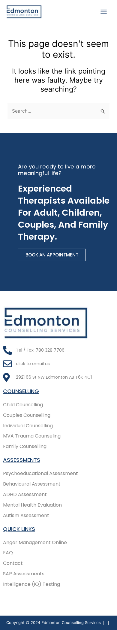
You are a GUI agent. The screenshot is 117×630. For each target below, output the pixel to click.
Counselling (21, 391)
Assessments (21, 460)
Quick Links (19, 529)
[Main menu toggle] (104, 12)
